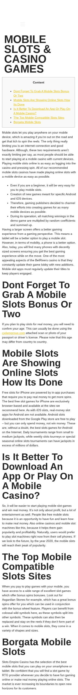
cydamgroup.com (13, 333)
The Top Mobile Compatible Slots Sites (39, 117)
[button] (23, 24)
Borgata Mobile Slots (27, 122)
